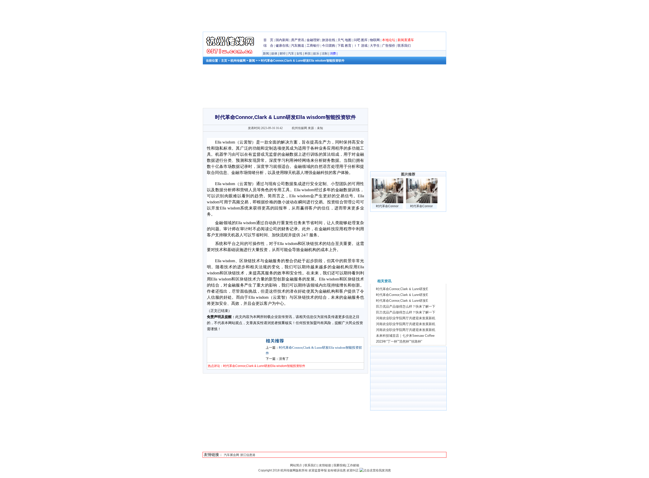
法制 (324, 53)
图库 (364, 40)
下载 (340, 45)
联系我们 (404, 45)
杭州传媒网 (238, 60)
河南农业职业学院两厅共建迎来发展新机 (405, 318)
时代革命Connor (387, 206)
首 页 (268, 40)
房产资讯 (297, 40)
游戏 (364, 45)
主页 (224, 60)
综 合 (268, 45)
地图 (348, 40)
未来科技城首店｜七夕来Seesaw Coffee (405, 336)
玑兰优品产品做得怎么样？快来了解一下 (405, 306)
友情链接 (325, 465)
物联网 (375, 40)
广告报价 (388, 45)
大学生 (375, 45)
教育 (348, 45)
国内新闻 (282, 40)
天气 (340, 40)
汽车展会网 (231, 455)
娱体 (274, 53)
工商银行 (313, 45)
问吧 (357, 40)
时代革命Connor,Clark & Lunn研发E (402, 289)
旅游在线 (328, 40)
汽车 (291, 53)
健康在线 (282, 45)
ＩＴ (357, 45)
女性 (299, 53)
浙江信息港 (247, 455)
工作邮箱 (353, 465)
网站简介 (296, 465)
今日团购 (328, 45)
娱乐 (316, 53)
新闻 (266, 53)
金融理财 (313, 40)
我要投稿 (339, 465)
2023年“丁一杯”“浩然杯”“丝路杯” (399, 341)
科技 (308, 53)
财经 (283, 53)
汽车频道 (297, 45)
